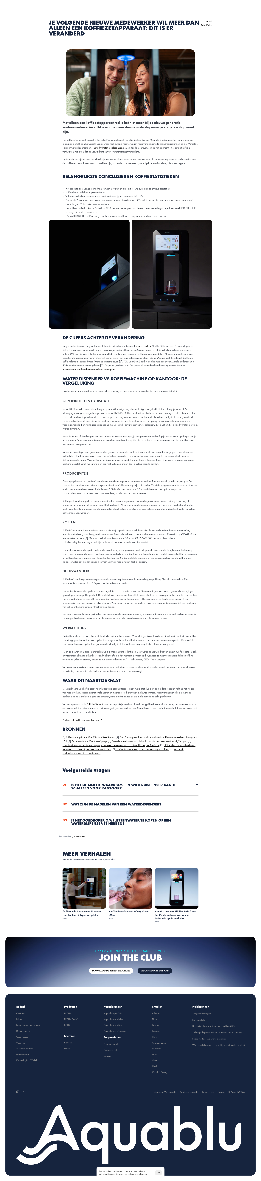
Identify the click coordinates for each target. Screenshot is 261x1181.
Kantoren (68, 1043)
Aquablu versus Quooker (115, 1031)
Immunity (156, 1049)
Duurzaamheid (111, 1044)
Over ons (20, 1013)
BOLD (67, 1025)
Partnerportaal (22, 1055)
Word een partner (24, 1049)
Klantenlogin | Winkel (26, 1060)
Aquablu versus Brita (113, 1019)
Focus (154, 1055)
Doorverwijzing (23, 1031)
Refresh (155, 1025)
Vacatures (20, 1043)
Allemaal (156, 1013)
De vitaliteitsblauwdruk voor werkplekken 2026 (213, 1026)
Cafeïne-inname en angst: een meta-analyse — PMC (142, 749)
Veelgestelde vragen (201, 1014)
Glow (154, 1060)
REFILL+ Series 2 (94, 704)
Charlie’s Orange (160, 1072)
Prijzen (19, 1019)
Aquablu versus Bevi (113, 1025)
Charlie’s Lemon (159, 1043)
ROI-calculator (199, 1020)
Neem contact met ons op (28, 1025)
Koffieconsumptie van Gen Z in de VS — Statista (90, 737)
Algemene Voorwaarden (165, 1092)
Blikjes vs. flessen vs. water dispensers (209, 1039)
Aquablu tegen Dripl (113, 1013)
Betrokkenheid (110, 1050)
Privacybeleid (208, 1092)
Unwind (155, 1066)
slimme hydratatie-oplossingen (106, 148)
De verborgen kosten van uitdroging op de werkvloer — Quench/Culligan (149, 741)
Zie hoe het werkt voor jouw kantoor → (82, 720)
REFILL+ (68, 1013)
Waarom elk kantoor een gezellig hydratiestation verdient (218, 1045)
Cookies (221, 1092)
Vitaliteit (107, 1056)
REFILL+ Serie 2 (71, 1019)
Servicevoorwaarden (189, 1092)
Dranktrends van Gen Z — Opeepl (89, 741)
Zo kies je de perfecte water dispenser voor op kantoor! (217, 1032)
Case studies (22, 1037)
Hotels (67, 1049)
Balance (155, 1031)
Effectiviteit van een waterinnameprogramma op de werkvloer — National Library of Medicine (111, 745)
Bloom (155, 1019)
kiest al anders (143, 346)
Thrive (154, 1037)
